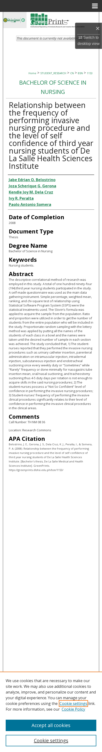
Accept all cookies (51, 725)
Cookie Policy (73, 709)
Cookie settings (73, 703)
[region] (51, 712)
